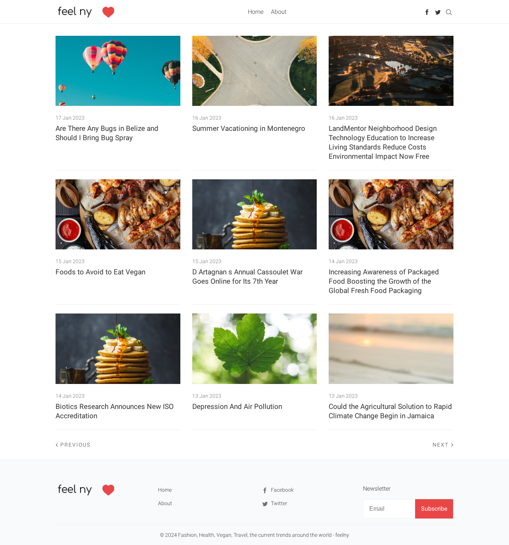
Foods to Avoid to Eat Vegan (100, 272)
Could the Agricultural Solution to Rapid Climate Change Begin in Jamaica (390, 411)
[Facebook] (427, 11)
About (279, 11)
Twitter (278, 503)
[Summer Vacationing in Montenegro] (254, 71)
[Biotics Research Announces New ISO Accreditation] (118, 349)
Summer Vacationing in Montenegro (248, 128)
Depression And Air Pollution (237, 406)
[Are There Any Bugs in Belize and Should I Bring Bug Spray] (118, 71)
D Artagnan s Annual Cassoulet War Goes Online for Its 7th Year (247, 277)
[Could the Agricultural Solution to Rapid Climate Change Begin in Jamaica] (391, 349)
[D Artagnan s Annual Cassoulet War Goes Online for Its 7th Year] (254, 214)
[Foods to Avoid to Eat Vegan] (118, 214)
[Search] (448, 11)
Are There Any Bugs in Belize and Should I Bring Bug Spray (107, 133)
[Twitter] (438, 11)
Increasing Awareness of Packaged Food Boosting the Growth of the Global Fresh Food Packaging (384, 281)
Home (255, 11)
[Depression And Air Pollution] (254, 349)
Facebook (282, 490)
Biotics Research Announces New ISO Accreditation (115, 411)
